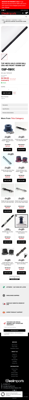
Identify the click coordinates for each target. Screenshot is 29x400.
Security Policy (14, 376)
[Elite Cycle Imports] (8, 13)
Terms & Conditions (18, 332)
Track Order (14, 346)
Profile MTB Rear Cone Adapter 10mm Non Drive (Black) (7, 140)
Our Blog (15, 361)
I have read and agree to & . (13, 333)
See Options (21, 149)
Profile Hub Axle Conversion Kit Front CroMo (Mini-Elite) (7, 201)
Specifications (6, 108)
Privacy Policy (6, 334)
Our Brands (14, 356)
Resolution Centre (14, 348)
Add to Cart (7, 93)
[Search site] (26, 16)
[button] (14, 93)
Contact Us (14, 363)
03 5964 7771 (6, 384)
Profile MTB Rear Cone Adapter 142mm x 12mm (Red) (21, 171)
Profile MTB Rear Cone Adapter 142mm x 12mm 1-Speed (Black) (7, 264)
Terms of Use (14, 369)
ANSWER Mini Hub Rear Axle (7, 232)
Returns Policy (14, 374)
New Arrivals (14, 359)
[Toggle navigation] (22, 13)
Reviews (5, 112)
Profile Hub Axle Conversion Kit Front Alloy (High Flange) (21, 201)
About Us (14, 354)
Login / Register (24, 10)
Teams (14, 357)
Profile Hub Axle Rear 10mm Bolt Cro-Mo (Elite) (21, 263)
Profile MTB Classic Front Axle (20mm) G (21, 232)
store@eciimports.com (9, 386)
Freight (14, 370)
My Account (14, 344)
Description (5, 105)
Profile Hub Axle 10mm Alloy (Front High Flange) (7, 171)
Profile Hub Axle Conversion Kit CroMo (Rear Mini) (21, 140)
